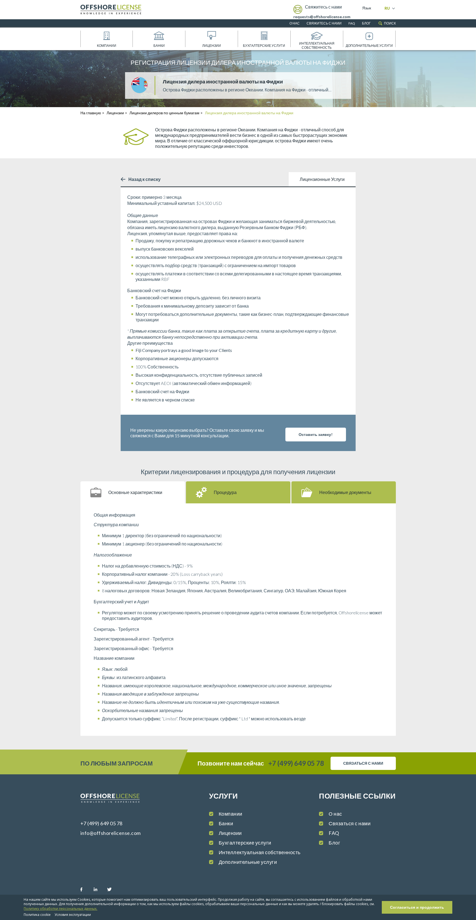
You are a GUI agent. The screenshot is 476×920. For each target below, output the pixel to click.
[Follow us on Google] (126, 889)
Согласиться (417, 907)
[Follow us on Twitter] (113, 889)
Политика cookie (37, 914)
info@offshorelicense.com (110, 833)
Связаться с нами (349, 823)
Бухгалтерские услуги (264, 46)
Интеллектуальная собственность (316, 45)
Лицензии (211, 46)
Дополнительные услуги (369, 46)
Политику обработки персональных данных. (60, 908)
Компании (106, 46)
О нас (295, 23)
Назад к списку (144, 179)
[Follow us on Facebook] (86, 889)
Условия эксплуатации (73, 914)
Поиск (390, 23)
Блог (366, 23)
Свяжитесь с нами (324, 23)
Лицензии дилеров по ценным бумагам (164, 112)
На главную (90, 112)
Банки (159, 46)
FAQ (351, 23)
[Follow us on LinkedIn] (100, 889)
